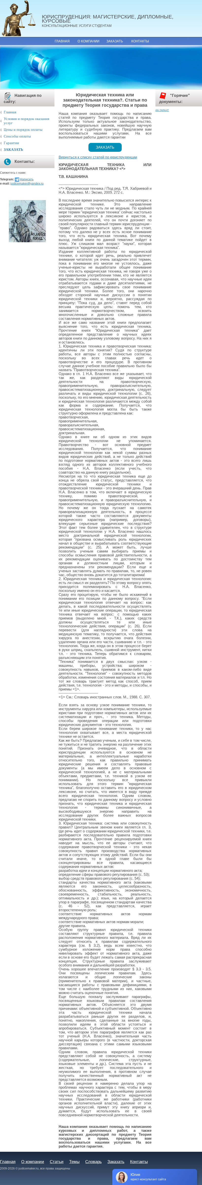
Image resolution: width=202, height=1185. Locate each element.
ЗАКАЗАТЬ (13, 150)
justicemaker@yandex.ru (27, 183)
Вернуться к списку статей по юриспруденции (98, 157)
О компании (88, 41)
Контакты (140, 41)
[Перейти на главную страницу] (21, 18)
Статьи (57, 1161)
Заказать (114, 41)
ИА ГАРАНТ (162, 110)
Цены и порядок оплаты (23, 130)
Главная (62, 41)
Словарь (93, 1161)
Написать (27, 179)
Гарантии (11, 143)
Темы (74, 1161)
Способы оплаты (17, 136)
